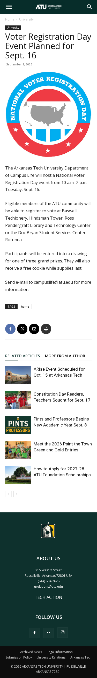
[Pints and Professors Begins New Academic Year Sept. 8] (18, 425)
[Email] (34, 329)
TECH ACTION (48, 597)
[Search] (90, 7)
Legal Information (60, 652)
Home (9, 19)
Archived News (31, 652)
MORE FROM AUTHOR (65, 355)
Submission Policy (19, 657)
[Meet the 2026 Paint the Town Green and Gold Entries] (18, 450)
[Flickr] (48, 633)
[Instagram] (62, 632)
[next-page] (16, 494)
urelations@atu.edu (48, 586)
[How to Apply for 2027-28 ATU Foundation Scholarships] (18, 475)
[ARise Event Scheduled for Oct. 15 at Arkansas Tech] (18, 375)
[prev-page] (8, 494)
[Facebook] (10, 329)
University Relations (51, 657)
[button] (9, 7)
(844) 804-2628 (48, 581)
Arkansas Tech (81, 657)
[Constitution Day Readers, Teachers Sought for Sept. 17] (18, 400)
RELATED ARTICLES (22, 355)
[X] (22, 329)
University (26, 19)
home (25, 306)
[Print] (46, 329)
